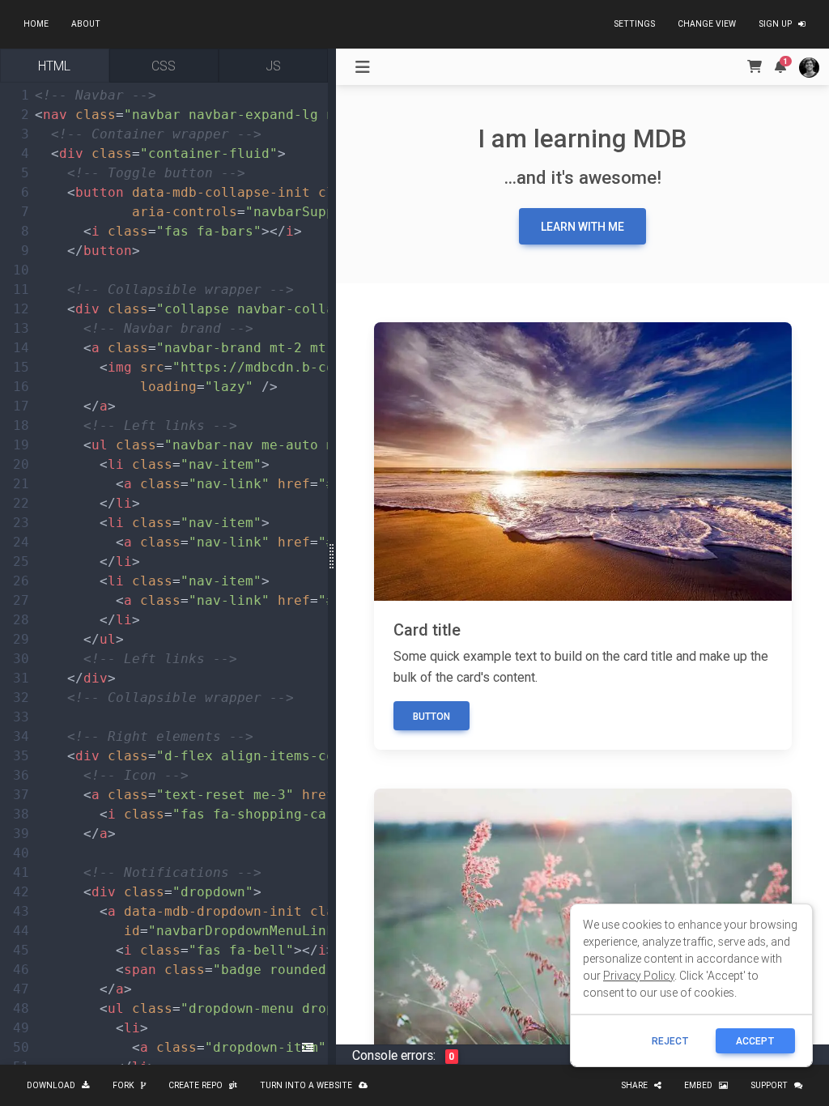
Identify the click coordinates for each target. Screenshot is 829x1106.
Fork (123, 1085)
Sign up (775, 24)
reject (670, 1041)
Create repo (195, 1085)
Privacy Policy (638, 975)
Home (36, 24)
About (85, 24)
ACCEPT (755, 1041)
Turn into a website (306, 1085)
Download (51, 1085)
